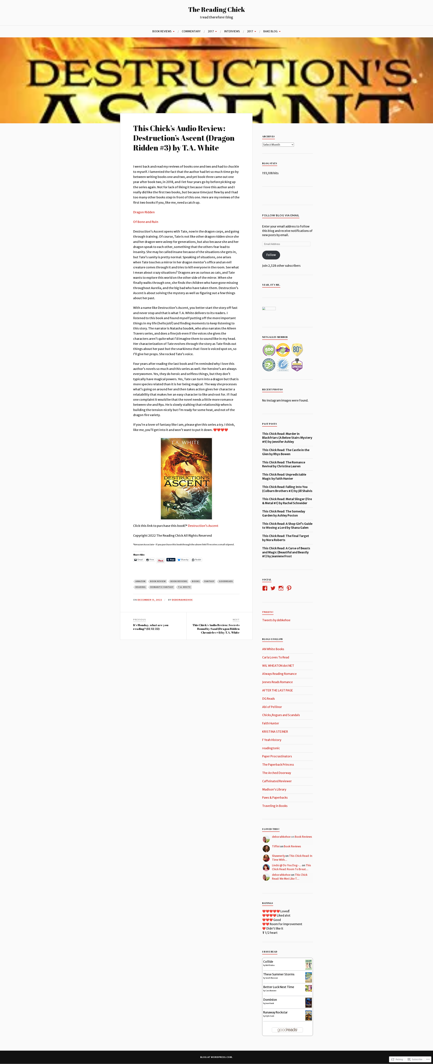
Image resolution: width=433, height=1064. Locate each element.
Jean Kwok (270, 1003)
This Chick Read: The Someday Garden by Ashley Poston (283, 513)
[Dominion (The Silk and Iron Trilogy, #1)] (308, 1007)
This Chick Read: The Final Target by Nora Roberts (285, 538)
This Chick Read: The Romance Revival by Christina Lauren (283, 464)
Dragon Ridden (144, 212)
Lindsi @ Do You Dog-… (286, 865)
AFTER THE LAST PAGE (277, 690)
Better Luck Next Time (278, 987)
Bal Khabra (270, 965)
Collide (268, 962)
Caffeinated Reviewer (277, 781)
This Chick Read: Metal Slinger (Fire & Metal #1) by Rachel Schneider (287, 501)
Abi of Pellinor (272, 707)
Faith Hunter (270, 723)
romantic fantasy (161, 587)
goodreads (226, 581)
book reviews (178, 581)
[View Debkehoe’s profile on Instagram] (281, 588)
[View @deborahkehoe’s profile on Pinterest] (289, 588)
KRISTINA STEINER (275, 732)
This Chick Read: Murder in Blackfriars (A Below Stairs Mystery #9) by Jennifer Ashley (287, 438)
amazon (140, 581)
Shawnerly (278, 855)
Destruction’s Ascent (203, 526)
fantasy (209, 581)
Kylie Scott (270, 1016)
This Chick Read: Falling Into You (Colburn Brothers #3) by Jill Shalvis (287, 489)
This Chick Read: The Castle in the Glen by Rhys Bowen (285, 452)
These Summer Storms (278, 974)
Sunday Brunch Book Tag (188, 45)
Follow (271, 255)
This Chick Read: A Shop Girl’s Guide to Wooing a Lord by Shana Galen (287, 526)
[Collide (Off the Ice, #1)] (308, 969)
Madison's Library (274, 789)
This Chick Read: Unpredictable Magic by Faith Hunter (284, 476)
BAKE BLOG (270, 31)
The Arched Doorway (276, 773)
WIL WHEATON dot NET (278, 666)
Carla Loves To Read (275, 657)
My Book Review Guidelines (148, 45)
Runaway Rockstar (275, 1012)
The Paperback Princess (278, 764)
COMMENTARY (191, 31)
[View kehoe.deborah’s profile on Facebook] (265, 588)
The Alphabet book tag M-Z (24, 45)
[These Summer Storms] (308, 981)
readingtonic (271, 748)
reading (140, 587)
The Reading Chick (216, 9)
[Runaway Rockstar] (308, 1020)
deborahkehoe (182, 599)
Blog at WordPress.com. (216, 1057)
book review (158, 581)
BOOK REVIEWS (162, 31)
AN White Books (273, 649)
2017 (211, 31)
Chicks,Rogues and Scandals (281, 715)
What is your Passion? (106, 45)
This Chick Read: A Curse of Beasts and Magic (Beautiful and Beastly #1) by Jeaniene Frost (286, 552)
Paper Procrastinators (277, 756)
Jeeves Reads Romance (277, 682)
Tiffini (276, 846)
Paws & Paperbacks (275, 797)
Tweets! (268, 612)
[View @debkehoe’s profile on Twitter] (273, 588)
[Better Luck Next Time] (308, 990)
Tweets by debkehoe (276, 620)
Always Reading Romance (279, 674)
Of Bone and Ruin (145, 222)
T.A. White (184, 587)
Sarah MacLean (272, 978)
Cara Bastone (271, 991)
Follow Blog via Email (280, 215)
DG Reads (268, 699)
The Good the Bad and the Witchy (66, 44)
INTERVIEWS (232, 31)
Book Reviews (303, 836)
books (196, 581)
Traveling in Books (275, 806)
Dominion (270, 1000)
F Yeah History (271, 740)
